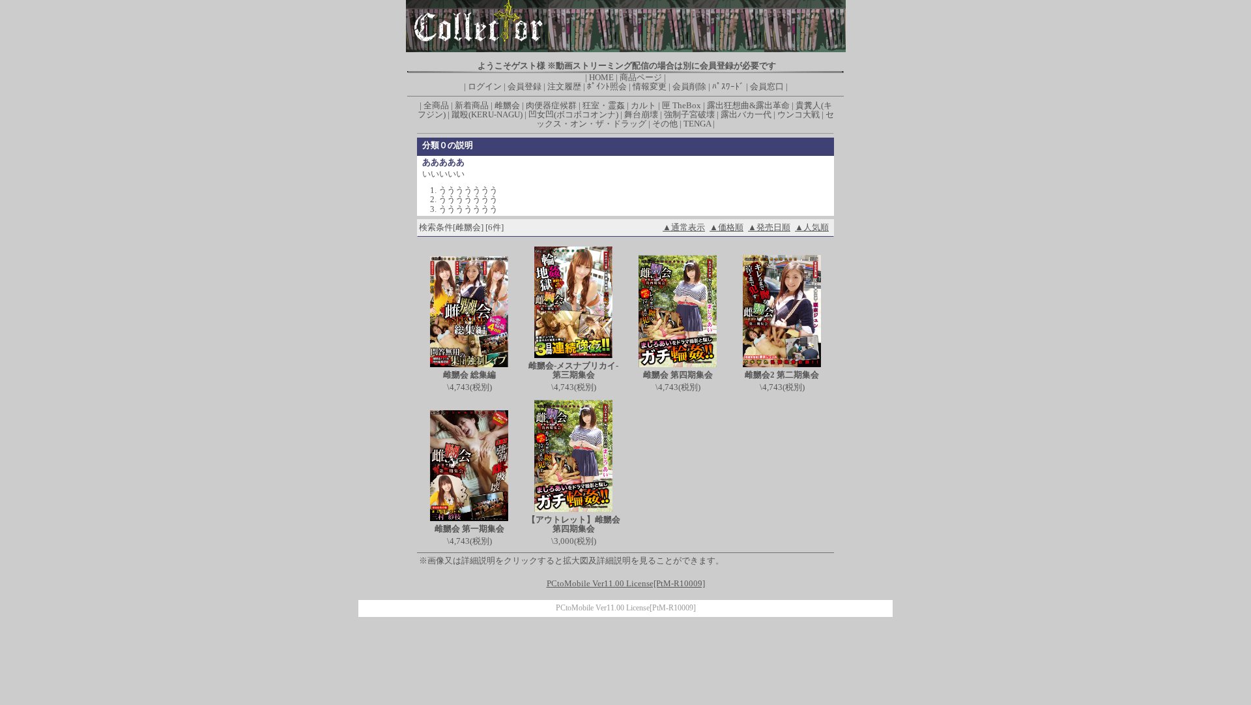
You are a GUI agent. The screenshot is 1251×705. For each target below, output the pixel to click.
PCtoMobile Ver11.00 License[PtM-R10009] (626, 608)
